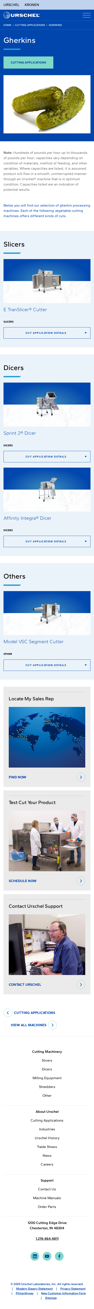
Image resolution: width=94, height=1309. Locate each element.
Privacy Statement (72, 1289)
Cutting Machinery (47, 1051)
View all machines (28, 1025)
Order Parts (47, 1207)
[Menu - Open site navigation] (87, 15)
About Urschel (47, 1111)
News (47, 1155)
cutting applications (34, 1013)
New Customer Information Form (63, 1293)
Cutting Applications (30, 25)
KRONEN (32, 5)
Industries (47, 1129)
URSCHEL (11, 5)
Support (47, 1180)
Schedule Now (23, 881)
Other (47, 1095)
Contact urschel (25, 984)
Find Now (17, 777)
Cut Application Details (46, 332)
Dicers (47, 1069)
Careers (47, 1164)
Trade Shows (47, 1147)
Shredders (47, 1087)
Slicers (47, 1060)
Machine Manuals (47, 1198)
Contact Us (47, 1189)
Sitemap (51, 1298)
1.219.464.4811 (47, 1238)
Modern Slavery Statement (34, 1289)
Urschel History (47, 1138)
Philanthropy (24, 1293)
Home (7, 25)
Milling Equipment (47, 1078)
